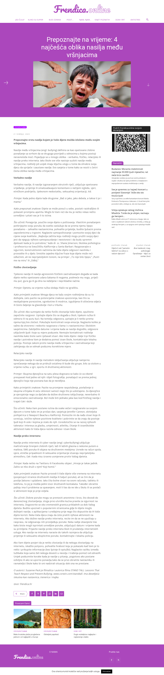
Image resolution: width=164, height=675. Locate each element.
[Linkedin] (55, 593)
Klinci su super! (35, 19)
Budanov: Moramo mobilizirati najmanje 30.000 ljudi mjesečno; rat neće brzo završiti (130, 172)
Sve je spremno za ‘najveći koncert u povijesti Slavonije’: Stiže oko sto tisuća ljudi (130, 192)
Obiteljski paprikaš (51, 634)
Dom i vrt (120, 19)
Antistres (135, 19)
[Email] (61, 593)
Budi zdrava (55, 19)
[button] (147, 20)
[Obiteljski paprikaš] (57, 618)
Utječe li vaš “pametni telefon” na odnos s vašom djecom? (121, 251)
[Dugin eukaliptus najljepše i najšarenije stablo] (87, 618)
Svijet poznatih (102, 19)
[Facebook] (32, 593)
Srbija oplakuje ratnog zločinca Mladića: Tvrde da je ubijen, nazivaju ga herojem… (130, 213)
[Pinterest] (43, 593)
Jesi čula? (19, 19)
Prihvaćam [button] (107, 671)
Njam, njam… (85, 19)
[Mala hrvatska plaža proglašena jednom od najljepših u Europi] (27, 618)
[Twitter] (37, 593)
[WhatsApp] (49, 593)
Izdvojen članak (20, 127)
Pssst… (70, 19)
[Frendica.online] (82, 8)
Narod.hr (117, 163)
